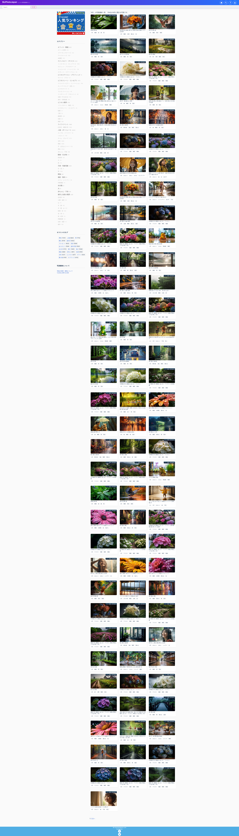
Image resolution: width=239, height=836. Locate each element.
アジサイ (96, 79)
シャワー (107, 576)
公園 (125, 223)
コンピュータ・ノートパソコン (68, 69)
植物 (108, 79)
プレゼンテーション (65, 91)
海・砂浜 (61, 216)
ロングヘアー (142, 175)
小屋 (156, 56)
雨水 (157, 32)
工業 (60, 113)
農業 (60, 121)
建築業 (61, 116)
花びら (106, 293)
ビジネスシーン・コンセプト (69, 80)
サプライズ (71, 257)
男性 (61, 149)
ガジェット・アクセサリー (67, 66)
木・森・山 (62, 208)
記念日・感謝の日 (65, 127)
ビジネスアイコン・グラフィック (70, 75)
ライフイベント (65, 124)
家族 (61, 143)
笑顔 (72, 243)
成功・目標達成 (64, 99)
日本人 (69, 252)
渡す (69, 249)
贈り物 (61, 257)
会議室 (61, 58)
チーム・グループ (65, 138)
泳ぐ (128, 411)
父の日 (61, 249)
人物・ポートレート (66, 130)
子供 (172, 199)
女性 (61, 141)
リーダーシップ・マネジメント (68, 94)
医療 (60, 110)
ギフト (79, 254)
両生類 (61, 157)
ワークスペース (64, 55)
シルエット (62, 135)
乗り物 (125, 127)
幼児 (107, 809)
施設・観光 (62, 177)
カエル (101, 104)
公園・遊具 (62, 200)
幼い (166, 341)
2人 (150, 341)
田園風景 (61, 219)
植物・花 (62, 211)
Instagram (119, 829)
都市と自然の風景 (65, 194)
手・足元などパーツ (65, 146)
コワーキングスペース (66, 53)
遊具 (137, 223)
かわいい (96, 104)
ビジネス (69, 254)
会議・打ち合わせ (64, 97)
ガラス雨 (96, 153)
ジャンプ (136, 669)
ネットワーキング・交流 (66, 86)
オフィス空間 (63, 50)
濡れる (132, 34)
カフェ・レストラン (65, 180)
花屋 (60, 119)
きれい (101, 129)
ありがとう (62, 246)
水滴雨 (99, 293)
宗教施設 (61, 182)
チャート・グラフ (64, 77)
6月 (92, 32)
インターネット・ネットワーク (69, 64)
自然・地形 (62, 221)
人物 (68, 238)
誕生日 (69, 240)
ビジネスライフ (63, 89)
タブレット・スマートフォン (67, 72)
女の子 (165, 177)
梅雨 (95, 32)
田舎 (164, 56)
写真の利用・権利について (65, 271)
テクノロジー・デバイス (67, 61)
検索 (34, 7)
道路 (136, 457)
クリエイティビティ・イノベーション (70, 83)
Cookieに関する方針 (63, 273)
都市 (60, 224)
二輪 (129, 127)
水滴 (128, 34)
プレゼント (62, 243)
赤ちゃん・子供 (64, 152)
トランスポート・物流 (66, 105)
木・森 (61, 205)
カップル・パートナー (65, 133)
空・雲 (61, 168)
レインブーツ (161, 199)
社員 (77, 252)
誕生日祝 (73, 246)
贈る (60, 240)
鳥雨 (161, 32)
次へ (93, 818)
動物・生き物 (63, 155)
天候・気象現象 (65, 166)
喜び (77, 249)
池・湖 (61, 213)
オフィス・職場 (65, 47)
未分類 (61, 185)
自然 (136, 270)
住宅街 (61, 197)
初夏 (101, 79)
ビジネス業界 (64, 102)
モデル (135, 175)
